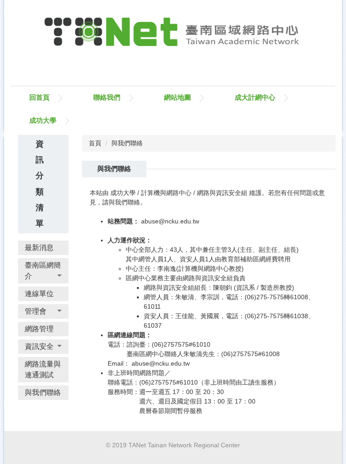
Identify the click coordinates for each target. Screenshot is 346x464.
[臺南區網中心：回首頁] (173, 34)
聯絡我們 (106, 97)
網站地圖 (177, 97)
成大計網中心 (255, 97)
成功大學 (42, 120)
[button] (43, 270)
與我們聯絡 (127, 143)
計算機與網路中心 (166, 192)
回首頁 (39, 97)
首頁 (95, 143)
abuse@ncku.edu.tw (170, 221)
